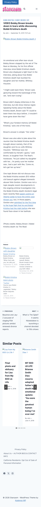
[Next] (35, 387)
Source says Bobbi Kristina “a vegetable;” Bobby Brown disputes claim (9, 289)
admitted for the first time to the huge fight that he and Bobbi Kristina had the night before (19, 205)
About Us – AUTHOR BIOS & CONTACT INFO (20, 454)
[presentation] (10, 353)
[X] (8, 473)
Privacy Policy (10, 2)
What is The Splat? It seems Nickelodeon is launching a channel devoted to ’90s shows (30, 320)
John (7, 33)
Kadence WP (20, 500)
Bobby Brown (20, 20)
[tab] (16, 428)
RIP (28, 20)
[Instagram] (12, 473)
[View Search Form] (24, 9)
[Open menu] (36, 9)
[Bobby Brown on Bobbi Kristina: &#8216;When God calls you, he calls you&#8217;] (10, 251)
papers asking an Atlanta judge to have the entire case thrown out (19, 197)
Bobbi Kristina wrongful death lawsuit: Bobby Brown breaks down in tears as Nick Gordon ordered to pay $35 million (26, 262)
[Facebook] (4, 473)
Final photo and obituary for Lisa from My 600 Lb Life (10, 372)
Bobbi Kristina (8, 20)
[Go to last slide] (6, 387)
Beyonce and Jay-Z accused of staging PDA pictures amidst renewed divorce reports (10, 320)
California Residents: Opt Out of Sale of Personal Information (20, 461)
